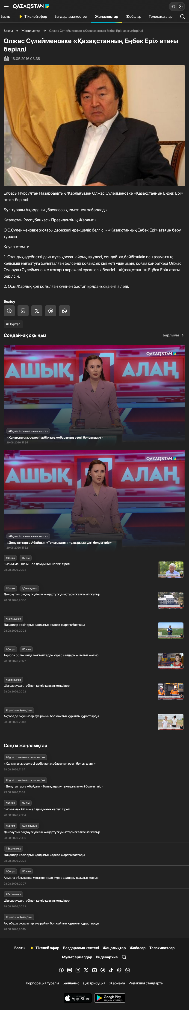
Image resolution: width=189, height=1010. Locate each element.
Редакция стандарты (146, 983)
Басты (8, 31)
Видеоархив (107, 957)
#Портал (13, 324)
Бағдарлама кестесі (71, 16)
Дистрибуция (94, 983)
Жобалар (133, 16)
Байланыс (71, 983)
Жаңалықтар (106, 16)
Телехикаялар (160, 16)
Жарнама (117, 983)
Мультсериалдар (77, 957)
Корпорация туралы (42, 983)
